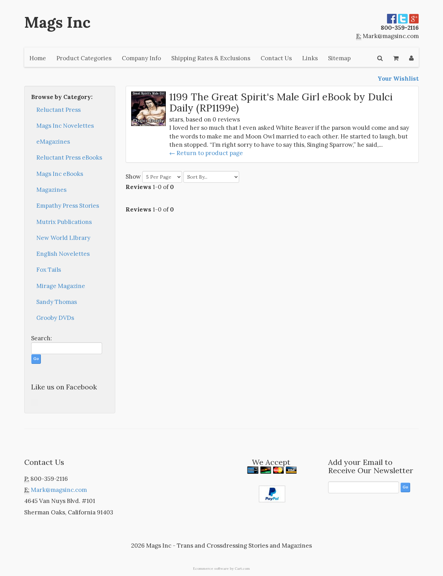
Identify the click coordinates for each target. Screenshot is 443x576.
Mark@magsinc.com (391, 36)
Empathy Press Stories (67, 205)
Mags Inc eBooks (59, 174)
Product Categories (83, 58)
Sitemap (339, 58)
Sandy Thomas (56, 302)
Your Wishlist (398, 78)
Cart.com (242, 568)
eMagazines (53, 141)
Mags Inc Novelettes (65, 125)
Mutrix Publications (64, 222)
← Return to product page (206, 153)
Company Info (141, 58)
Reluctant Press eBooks (69, 157)
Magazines (51, 190)
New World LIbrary (63, 238)
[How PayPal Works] (272, 493)
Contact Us (276, 58)
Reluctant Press (58, 110)
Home (37, 58)
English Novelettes (63, 254)
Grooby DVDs (55, 318)
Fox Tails (48, 269)
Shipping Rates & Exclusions (210, 58)
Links (310, 58)
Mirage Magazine (60, 286)
